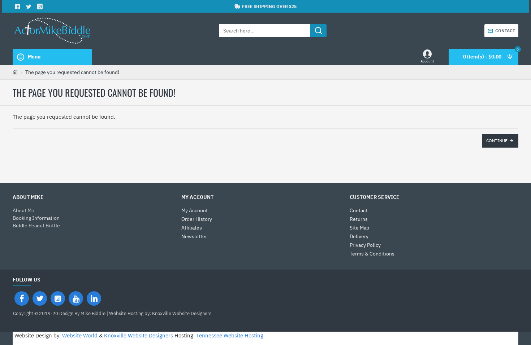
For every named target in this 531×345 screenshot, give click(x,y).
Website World (80, 335)
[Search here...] (318, 30)
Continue (497, 140)
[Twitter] (40, 298)
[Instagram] (58, 298)
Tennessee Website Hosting (229, 335)
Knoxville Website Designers (138, 335)
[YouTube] (76, 298)
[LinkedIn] (94, 298)
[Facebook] (21, 298)
